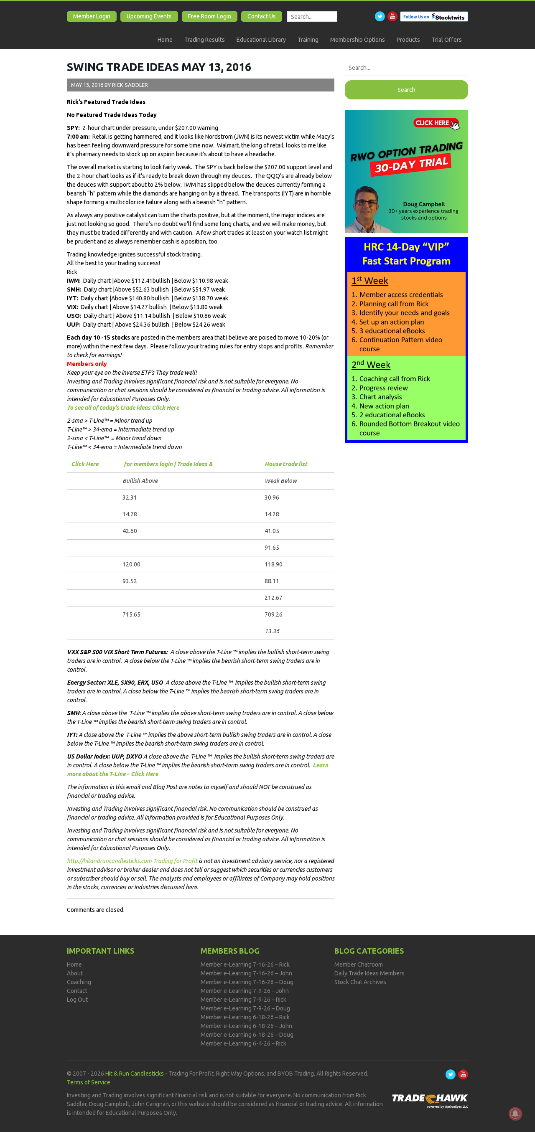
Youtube (392, 16)
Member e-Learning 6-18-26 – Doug (247, 1034)
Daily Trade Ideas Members (369, 973)
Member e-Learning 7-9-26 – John (245, 990)
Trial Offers (447, 39)
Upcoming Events (149, 16)
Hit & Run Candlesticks (134, 1073)
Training (308, 39)
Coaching (79, 982)
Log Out (77, 999)
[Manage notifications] (515, 1113)
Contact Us (261, 16)
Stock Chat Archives (360, 982)
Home (165, 39)
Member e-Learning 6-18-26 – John (246, 1026)
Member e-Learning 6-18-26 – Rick (245, 1017)
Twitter (380, 16)
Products (408, 39)
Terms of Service (88, 1082)
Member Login (91, 16)
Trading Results (204, 39)
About (75, 973)
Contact (77, 990)
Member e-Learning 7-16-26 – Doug (247, 982)
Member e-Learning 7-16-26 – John (246, 973)
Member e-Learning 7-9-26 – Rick (243, 999)
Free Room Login (209, 16)
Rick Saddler (130, 85)
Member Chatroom (358, 964)
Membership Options (357, 39)
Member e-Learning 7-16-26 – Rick (245, 964)
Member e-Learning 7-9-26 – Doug (245, 1008)
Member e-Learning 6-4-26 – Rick (243, 1043)
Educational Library (261, 39)
